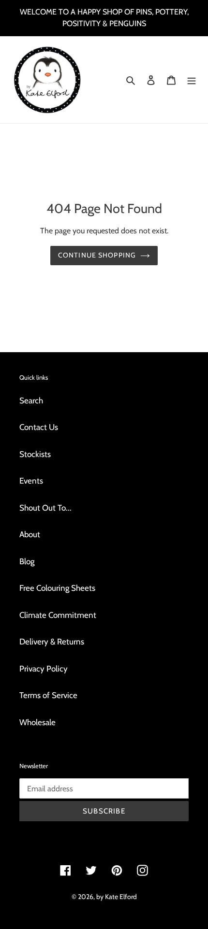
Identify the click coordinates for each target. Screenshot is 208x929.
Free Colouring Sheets (57, 588)
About (29, 534)
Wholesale (37, 722)
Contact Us (38, 427)
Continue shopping (96, 255)
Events (31, 481)
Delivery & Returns (51, 641)
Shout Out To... (45, 508)
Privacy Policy (43, 668)
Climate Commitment (57, 615)
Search (31, 400)
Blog (26, 561)
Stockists (35, 454)
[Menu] (191, 80)
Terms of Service (48, 695)
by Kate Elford (116, 896)
